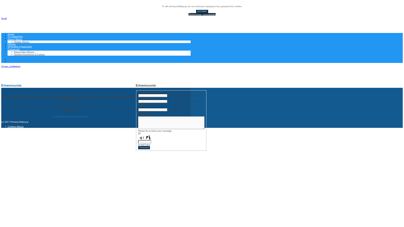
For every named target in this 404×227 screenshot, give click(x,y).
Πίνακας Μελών (21, 42)
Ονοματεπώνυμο (147, 92)
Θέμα (142, 106)
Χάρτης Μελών (15, 39)
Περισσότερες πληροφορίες (202, 14)
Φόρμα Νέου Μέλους (24, 52)
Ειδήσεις (12, 44)
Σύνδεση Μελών (16, 126)
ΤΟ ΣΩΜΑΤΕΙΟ (15, 36)
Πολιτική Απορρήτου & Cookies (29, 54)
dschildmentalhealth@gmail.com (70, 116)
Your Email (144, 98)
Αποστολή (144, 147)
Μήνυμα (143, 115)
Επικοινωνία (14, 49)
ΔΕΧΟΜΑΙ (202, 11)
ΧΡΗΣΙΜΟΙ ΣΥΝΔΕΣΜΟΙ (20, 47)
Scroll (4, 18)
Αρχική (11, 34)
